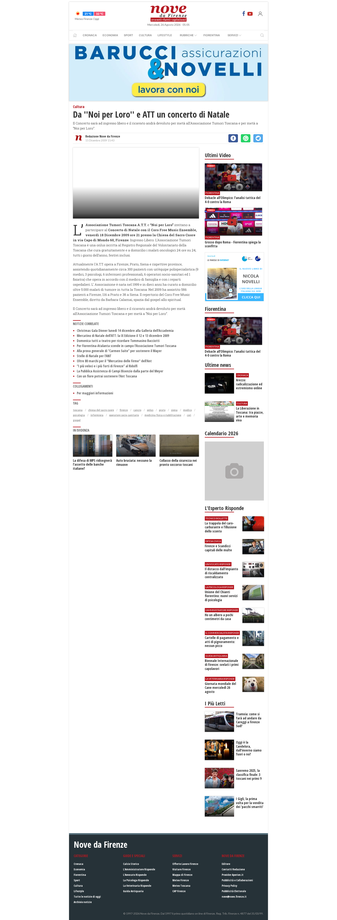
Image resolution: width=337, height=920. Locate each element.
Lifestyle (165, 35)
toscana (77, 410)
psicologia (79, 415)
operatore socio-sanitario (124, 415)
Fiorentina (211, 35)
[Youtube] (250, 14)
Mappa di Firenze (182, 875)
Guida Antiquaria (133, 891)
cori (189, 415)
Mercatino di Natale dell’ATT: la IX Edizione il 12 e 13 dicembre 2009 (123, 335)
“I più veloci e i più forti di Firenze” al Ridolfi (107, 366)
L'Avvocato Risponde (134, 875)
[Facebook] (244, 14)
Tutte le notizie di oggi (87, 896)
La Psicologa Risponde (136, 880)
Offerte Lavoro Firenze (185, 864)
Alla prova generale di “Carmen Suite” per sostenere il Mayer (119, 351)
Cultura (145, 35)
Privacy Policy (229, 885)
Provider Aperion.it (232, 875)
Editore (226, 864)
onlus (150, 410)
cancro (137, 410)
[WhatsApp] (245, 138)
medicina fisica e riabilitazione (163, 415)
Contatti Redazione (233, 869)
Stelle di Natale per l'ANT (94, 356)
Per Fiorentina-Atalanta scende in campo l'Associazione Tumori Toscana (126, 346)
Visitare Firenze (181, 869)
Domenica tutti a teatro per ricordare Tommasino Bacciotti (118, 340)
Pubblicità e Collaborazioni (237, 880)
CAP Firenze (178, 891)
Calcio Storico (131, 864)
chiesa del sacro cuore (101, 410)
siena (174, 410)
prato (162, 410)
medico (187, 410)
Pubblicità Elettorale (234, 891)
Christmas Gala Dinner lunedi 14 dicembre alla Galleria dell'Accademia (125, 330)
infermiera (96, 415)
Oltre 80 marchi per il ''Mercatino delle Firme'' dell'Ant (114, 361)
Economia (110, 35)
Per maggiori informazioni (95, 393)
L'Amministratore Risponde (139, 869)
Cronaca (90, 35)
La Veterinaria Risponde (137, 885)
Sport (128, 35)
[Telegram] (258, 138)
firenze (124, 410)
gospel (77, 420)
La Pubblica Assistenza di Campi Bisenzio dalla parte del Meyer (120, 371)
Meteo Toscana (181, 885)
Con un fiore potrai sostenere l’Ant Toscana (107, 376)
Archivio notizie (83, 902)
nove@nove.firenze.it (234, 896)
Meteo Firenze (180, 880)
